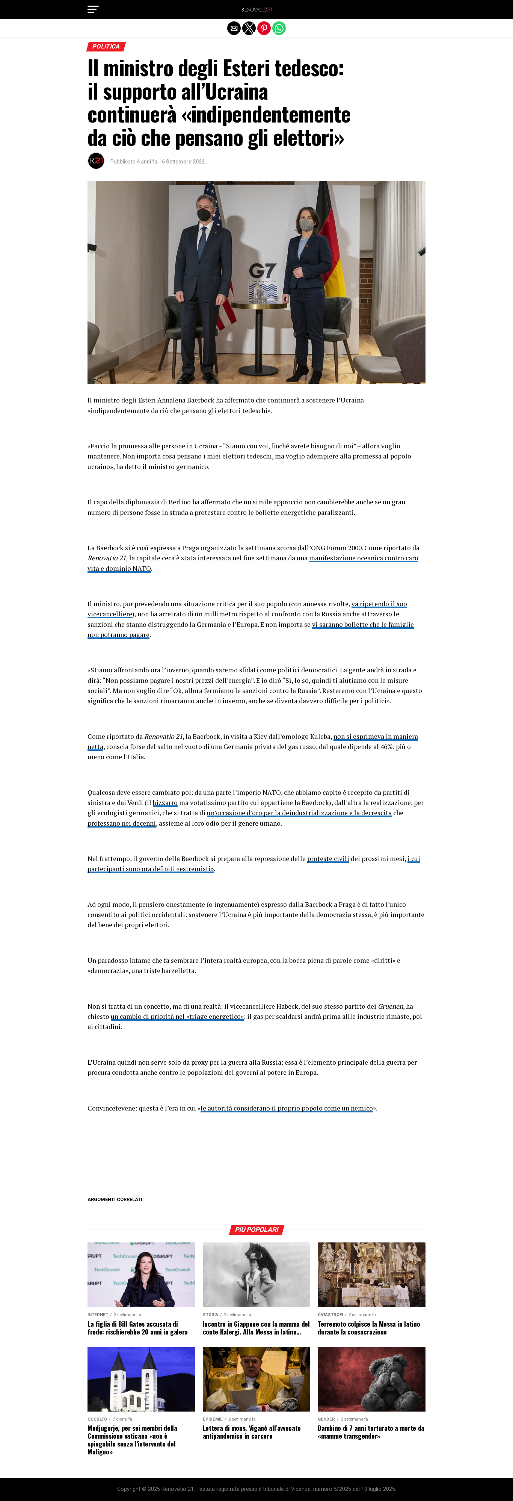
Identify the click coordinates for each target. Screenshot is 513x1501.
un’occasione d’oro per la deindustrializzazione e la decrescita (299, 812)
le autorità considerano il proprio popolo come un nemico (287, 1108)
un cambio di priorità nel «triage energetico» (177, 1016)
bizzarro (165, 802)
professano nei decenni (122, 823)
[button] (93, 9)
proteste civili (328, 858)
